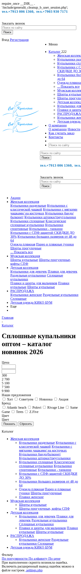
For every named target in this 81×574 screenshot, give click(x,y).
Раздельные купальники (28, 275)
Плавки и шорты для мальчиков (33, 283)
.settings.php (34, 570)
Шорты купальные (24, 260)
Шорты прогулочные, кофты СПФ (44, 508)
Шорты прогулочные (25, 248)
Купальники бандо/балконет (40, 454)
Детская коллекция (24, 267)
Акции (15, 198)
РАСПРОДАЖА (69, 114)
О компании (58, 129)
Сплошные (18, 298)
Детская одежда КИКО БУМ (31, 302)
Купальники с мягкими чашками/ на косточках (43, 211)
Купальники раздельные (28, 205)
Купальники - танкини (46, 229)
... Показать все (68, 86)
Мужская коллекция (25, 256)
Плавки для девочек (62, 271)
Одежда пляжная (22, 244)
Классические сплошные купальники (38, 223)
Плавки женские (31, 497)
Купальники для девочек (28, 271)
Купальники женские (26, 295)
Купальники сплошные (27, 221)
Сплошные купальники (36, 524)
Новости (74, 129)
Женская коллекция (24, 201)
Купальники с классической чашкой (39, 207)
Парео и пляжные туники (55, 244)
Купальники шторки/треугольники (50, 217)
